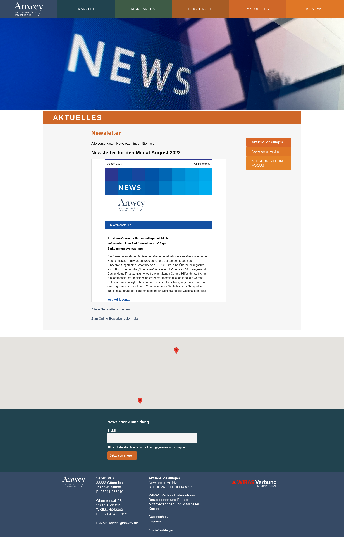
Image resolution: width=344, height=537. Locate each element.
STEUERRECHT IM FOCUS (267, 163)
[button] (140, 401)
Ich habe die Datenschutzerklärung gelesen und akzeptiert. (150, 447)
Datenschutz (159, 517)
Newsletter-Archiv (266, 151)
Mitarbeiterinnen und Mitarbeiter (174, 504)
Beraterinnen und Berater (169, 500)
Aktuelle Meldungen (267, 142)
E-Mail (112, 430)
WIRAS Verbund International (172, 495)
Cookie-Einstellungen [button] (161, 530)
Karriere (155, 509)
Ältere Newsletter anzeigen (110, 309)
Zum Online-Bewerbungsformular (115, 318)
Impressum (158, 521)
